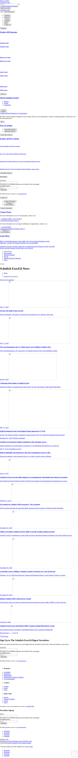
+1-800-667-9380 (5, 219)
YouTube (6, 734)
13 (1, 636)
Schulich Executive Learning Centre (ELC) (13, 246)
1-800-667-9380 (30, 706)
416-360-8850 (33, 243)
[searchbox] (9, 4)
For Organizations (9, 679)
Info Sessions (8, 253)
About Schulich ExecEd (9, 98)
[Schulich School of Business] (11, 741)
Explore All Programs (9, 32)
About (6, 688)
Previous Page (4, 633)
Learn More (5, 236)
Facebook (7, 733)
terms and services (22, 193)
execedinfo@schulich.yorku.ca (9, 220)
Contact (6, 686)
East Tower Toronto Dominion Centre (25, 242)
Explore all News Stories (9, 139)
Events (6, 701)
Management (8, 675)
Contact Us (8, 25)
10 (17, 633)
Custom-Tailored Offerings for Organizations (13, 113)
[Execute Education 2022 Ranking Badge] (18, 743)
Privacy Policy (29, 746)
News (6, 23)
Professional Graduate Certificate (14, 677)
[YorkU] (27, 741)
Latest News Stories (10, 129)
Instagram (7, 731)
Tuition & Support (9, 255)
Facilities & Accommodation (9, 204)
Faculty (6, 103)
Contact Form (6, 212)
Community (7, 105)
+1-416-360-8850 (5, 227)
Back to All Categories (7, 280)
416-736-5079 (17, 219)
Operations (7, 674)
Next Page (5, 636)
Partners (6, 101)
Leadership (7, 672)
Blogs (5, 273)
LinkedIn (6, 736)
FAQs (5, 260)
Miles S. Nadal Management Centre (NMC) (13, 241)
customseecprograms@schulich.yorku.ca (12, 229)
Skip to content (4, 1)
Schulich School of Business (9, 6)
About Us (7, 17)
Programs (7, 15)
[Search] (19, 4)
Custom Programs (7, 20)
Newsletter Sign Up (10, 131)
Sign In (6, 256)
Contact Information (10, 201)
